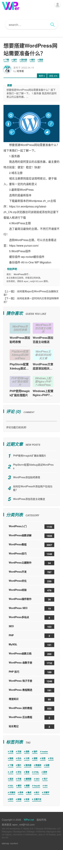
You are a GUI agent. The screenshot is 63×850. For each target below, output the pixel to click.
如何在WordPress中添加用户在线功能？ (32, 488)
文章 (11, 751)
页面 (19, 751)
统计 (37, 792)
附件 (11, 799)
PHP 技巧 (30, 672)
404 (45, 785)
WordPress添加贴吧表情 (20, 340)
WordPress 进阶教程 (30, 708)
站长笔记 (29, 726)
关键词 (12, 792)
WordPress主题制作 (30, 563)
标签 (44, 758)
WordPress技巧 (21, 274)
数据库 (38, 765)
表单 (21, 792)
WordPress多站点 (29, 617)
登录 (27, 772)
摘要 (28, 785)
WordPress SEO (30, 608)
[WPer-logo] (10, 5)
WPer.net (29, 819)
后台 (19, 758)
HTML (36, 772)
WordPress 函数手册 (30, 663)
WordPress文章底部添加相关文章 (43, 366)
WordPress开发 (30, 572)
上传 (11, 772)
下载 (7, 59)
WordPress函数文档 (30, 654)
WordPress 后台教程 (29, 717)
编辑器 (28, 778)
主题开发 (37, 799)
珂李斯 (20, 71)
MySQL (30, 645)
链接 (41, 59)
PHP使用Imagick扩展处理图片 (20, 393)
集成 (29, 792)
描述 (11, 778)
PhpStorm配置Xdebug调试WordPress (20, 366)
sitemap (5, 843)
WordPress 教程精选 (30, 690)
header (45, 751)
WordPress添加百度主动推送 (43, 340)
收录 (27, 799)
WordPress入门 (30, 526)
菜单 (45, 772)
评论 (19, 772)
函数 (27, 751)
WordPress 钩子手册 (30, 681)
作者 (19, 778)
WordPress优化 (30, 581)
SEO (30, 626)
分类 (27, 758)
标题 (47, 765)
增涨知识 (30, 699)
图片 (19, 765)
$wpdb (37, 785)
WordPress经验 (30, 590)
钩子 (46, 778)
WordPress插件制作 (30, 599)
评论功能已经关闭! (16, 427)
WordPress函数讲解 (30, 535)
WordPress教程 (30, 545)
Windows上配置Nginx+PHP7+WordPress (43, 393)
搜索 (35, 758)
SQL (11, 785)
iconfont (14, 843)
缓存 (33, 59)
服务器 (24, 59)
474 (53, 75)
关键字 (46, 792)
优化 (52, 758)
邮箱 (19, 799)
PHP (29, 635)
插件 (15, 59)
